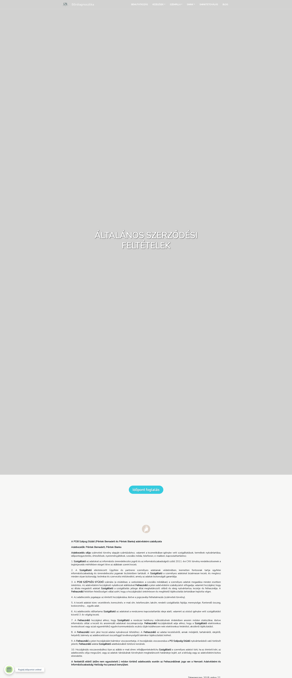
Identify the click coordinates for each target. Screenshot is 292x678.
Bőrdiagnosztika (83, 4)
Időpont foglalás (146, 489)
